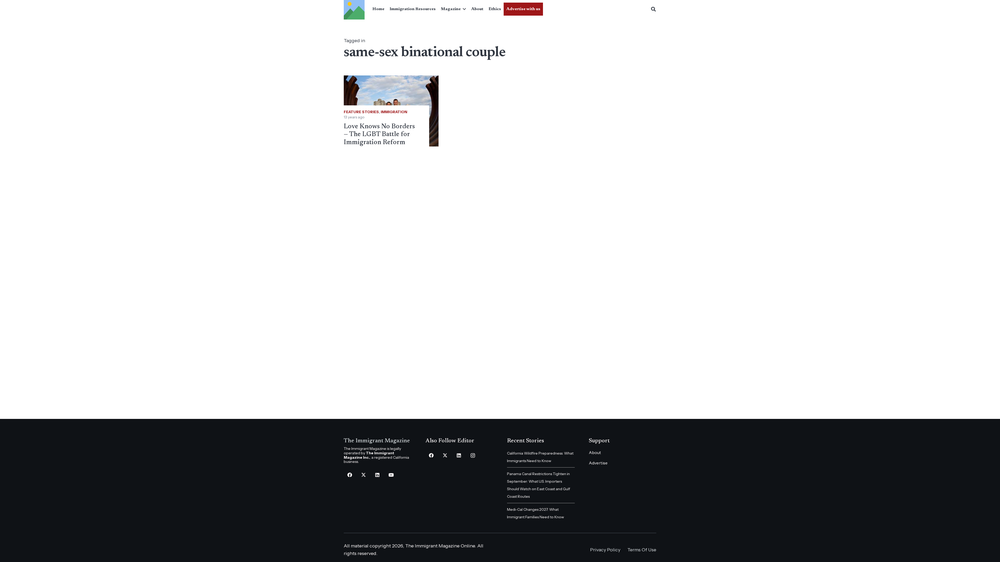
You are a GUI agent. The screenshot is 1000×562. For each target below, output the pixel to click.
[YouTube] (391, 475)
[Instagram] (473, 455)
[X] (363, 475)
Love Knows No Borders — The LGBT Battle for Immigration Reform (379, 134)
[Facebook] (349, 475)
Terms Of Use (641, 550)
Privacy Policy (605, 550)
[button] (463, 9)
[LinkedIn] (377, 475)
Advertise (598, 462)
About (595, 452)
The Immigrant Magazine (377, 441)
